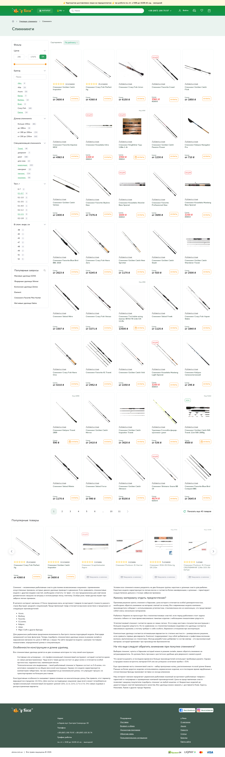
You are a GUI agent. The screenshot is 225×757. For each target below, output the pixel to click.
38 (20, 230)
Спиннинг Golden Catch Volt (132, 372)
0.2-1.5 (22, 214)
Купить (74, 99)
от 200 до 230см (27, 136)
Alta (22, 87)
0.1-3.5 (22, 201)
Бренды (184, 738)
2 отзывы (98, 562)
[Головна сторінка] (13, 21)
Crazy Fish (24, 108)
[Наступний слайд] (213, 551)
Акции (183, 726)
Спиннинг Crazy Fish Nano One (65, 373)
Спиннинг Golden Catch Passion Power (163, 146)
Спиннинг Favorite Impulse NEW (65, 146)
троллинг (24, 177)
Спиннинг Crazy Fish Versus (98, 316)
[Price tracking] (138, 134)
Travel (22, 148)
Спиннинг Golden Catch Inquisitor (64, 88)
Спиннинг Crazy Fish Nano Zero (98, 261)
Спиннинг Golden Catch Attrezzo (130, 487)
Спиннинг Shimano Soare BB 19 (165, 487)
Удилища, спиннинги (28, 21)
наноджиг (24, 169)
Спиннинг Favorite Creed (163, 87)
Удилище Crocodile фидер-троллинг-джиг (164, 431)
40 (20, 234)
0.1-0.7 (22, 193)
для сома (24, 161)
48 (20, 246)
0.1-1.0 (22, 197)
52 (20, 259)
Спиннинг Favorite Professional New (160, 204)
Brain (21, 104)
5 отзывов (166, 562)
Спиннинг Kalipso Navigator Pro (197, 146)
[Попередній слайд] (11, 551)
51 (20, 255)
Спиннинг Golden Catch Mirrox (97, 431)
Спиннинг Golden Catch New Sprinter (132, 261)
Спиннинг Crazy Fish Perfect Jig (98, 88)
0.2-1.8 (22, 218)
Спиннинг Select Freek (162, 316)
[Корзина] (209, 11)
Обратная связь (127, 734)
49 (20, 250)
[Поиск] (72, 10)
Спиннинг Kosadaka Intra (97, 145)
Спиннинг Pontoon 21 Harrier (129, 565)
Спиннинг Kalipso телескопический (193, 373)
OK (43, 57)
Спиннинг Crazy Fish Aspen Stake (197, 317)
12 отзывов (70, 84)
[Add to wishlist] (132, 134)
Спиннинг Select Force (96, 486)
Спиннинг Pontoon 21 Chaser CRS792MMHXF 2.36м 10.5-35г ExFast (197, 567)
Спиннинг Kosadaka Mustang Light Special (165, 373)
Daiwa (22, 112)
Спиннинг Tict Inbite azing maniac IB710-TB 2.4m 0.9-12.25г (131, 318)
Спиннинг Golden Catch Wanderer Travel (196, 261)
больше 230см (26, 124)
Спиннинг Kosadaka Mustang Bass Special (198, 204)
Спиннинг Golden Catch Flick (196, 88)
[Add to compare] (125, 134)
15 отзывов (103, 84)
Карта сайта (186, 741)
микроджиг (25, 165)
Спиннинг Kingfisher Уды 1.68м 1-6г (130, 146)
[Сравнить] (194, 11)
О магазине (185, 722)
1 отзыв (199, 562)
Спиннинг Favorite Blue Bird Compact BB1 (197, 487)
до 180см (24, 128)
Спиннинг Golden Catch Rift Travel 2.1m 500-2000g (197, 431)
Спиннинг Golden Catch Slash (163, 261)
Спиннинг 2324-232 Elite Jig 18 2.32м (162, 566)
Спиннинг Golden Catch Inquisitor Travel (130, 431)
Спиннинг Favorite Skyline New (98, 204)
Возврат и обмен (127, 726)
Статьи (184, 734)
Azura (22, 91)
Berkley (23, 100)
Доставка (124, 722)
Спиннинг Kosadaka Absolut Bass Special (131, 204)
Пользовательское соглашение (133, 738)
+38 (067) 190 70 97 (158, 10)
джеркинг (24, 152)
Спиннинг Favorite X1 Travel (98, 372)
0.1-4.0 (22, 206)
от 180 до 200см (27, 132)
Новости (184, 730)
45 (20, 238)
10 (111, 511)
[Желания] (201, 11)
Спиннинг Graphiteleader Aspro (93, 566)
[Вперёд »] (127, 511)
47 (20, 242)
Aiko (21, 83)
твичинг (24, 173)
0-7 (21, 189)
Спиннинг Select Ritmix (63, 486)
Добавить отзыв (125, 84)
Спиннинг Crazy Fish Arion (131, 87)
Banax (22, 96)
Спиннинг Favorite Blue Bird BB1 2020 (65, 261)
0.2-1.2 (22, 210)
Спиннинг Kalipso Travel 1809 (64, 431)
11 (119, 511)
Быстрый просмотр (66, 76)
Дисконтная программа (130, 730)
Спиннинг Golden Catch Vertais (64, 204)
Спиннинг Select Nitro (63, 316)
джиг (22, 157)
